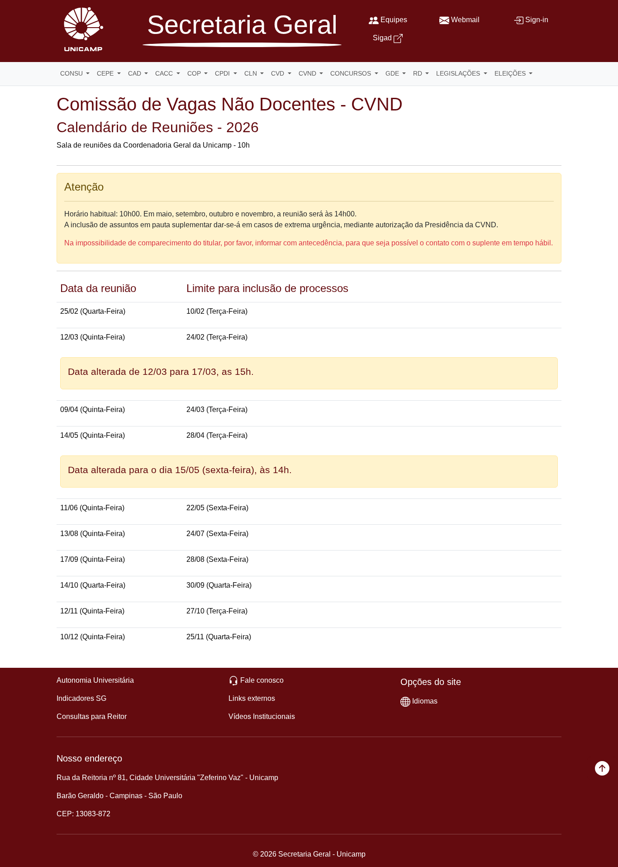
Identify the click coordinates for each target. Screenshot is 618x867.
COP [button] (195, 73)
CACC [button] (165, 73)
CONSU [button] (72, 73)
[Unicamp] (81, 29)
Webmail (465, 20)
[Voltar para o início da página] (602, 768)
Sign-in (536, 20)
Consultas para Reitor (92, 716)
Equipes (393, 20)
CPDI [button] (223, 73)
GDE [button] (393, 73)
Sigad (382, 38)
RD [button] (418, 73)
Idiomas (424, 701)
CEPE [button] (106, 73)
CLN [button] (251, 73)
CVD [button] (278, 73)
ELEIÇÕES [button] (511, 73)
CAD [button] (135, 73)
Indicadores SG (81, 698)
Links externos (251, 698)
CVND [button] (308, 73)
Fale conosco (262, 680)
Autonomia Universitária (95, 680)
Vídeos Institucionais (261, 716)
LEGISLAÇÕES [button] (459, 73)
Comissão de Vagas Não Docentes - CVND (230, 104)
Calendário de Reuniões (135, 127)
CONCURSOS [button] (351, 73)
